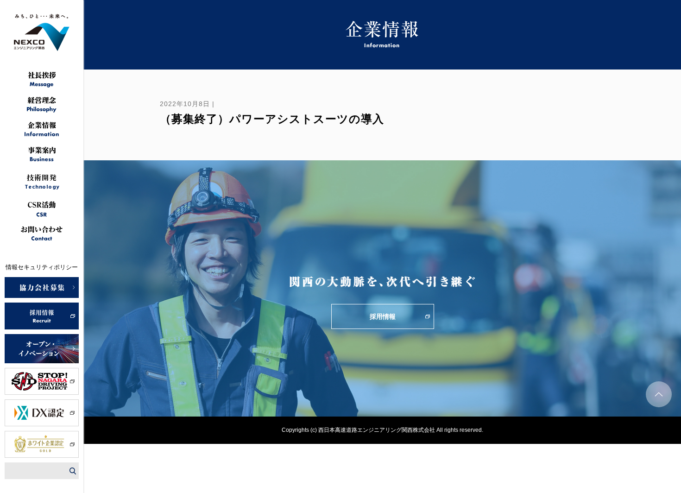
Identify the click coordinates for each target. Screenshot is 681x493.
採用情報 (383, 316)
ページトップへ (659, 394)
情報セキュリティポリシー (42, 267)
